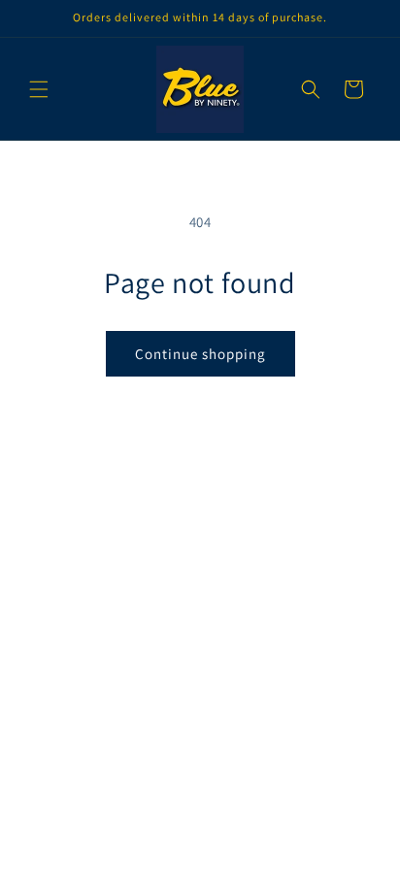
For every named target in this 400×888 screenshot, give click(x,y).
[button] (38, 89)
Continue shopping (200, 354)
